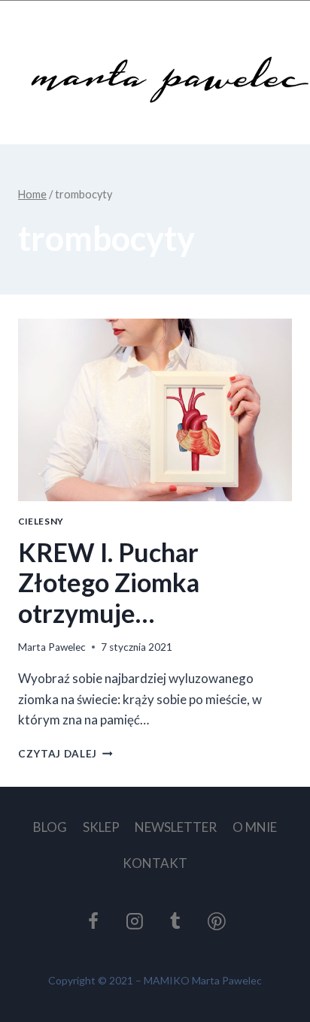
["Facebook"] (93, 921)
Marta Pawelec (52, 647)
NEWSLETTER (176, 827)
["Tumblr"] (176, 921)
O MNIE (254, 827)
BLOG (50, 827)
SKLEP (101, 827)
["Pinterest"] (217, 921)
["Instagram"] (135, 921)
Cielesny (41, 521)
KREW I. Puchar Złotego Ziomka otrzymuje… (108, 583)
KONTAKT (155, 863)
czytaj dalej (65, 754)
